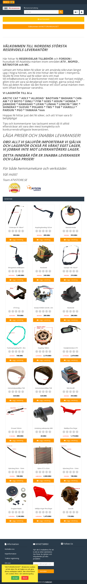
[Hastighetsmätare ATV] (70, 335)
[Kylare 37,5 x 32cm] (43, 456)
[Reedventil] (43, 255)
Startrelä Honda (71, 227)
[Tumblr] (82, 2)
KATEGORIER (44, 19)
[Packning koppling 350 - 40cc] (16, 335)
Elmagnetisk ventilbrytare (16, 268)
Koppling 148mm (43, 348)
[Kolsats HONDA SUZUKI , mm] (43, 295)
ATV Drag (16, 308)
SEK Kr (6, 2)
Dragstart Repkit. (16, 509)
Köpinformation (10, 554)
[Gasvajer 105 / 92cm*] (70, 255)
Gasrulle (70, 509)
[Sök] (61, 12)
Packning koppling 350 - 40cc (16, 348)
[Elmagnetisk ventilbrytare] (16, 255)
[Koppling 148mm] (43, 335)
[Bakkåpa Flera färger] (70, 415)
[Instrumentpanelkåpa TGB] (16, 375)
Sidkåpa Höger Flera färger (43, 509)
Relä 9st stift (71, 388)
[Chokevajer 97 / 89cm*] (16, 215)
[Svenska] (12, 2)
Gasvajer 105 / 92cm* (71, 268)
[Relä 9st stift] (70, 375)
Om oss (8, 563)
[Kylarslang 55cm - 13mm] (70, 456)
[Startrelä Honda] (70, 215)
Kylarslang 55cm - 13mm (71, 468)
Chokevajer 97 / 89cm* (16, 227)
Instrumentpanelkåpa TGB (16, 388)
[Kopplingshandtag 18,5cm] (43, 215)
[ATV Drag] (16, 295)
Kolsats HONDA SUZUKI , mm (43, 308)
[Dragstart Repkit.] (16, 496)
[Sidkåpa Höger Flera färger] (43, 496)
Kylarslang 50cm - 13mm (16, 468)
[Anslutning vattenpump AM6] (43, 415)
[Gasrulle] (70, 496)
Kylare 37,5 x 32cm (44, 468)
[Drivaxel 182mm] (16, 415)
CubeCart (48, 582)
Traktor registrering (12, 558)
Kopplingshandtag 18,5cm (43, 227)
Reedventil (43, 268)
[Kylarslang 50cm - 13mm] (16, 456)
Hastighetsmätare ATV (71, 348)
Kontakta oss (9, 549)
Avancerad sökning (31, 8)
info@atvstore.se (17, 79)
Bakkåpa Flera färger (70, 428)
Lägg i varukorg (17, 240)
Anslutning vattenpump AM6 (44, 428)
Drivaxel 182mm (16, 428)
